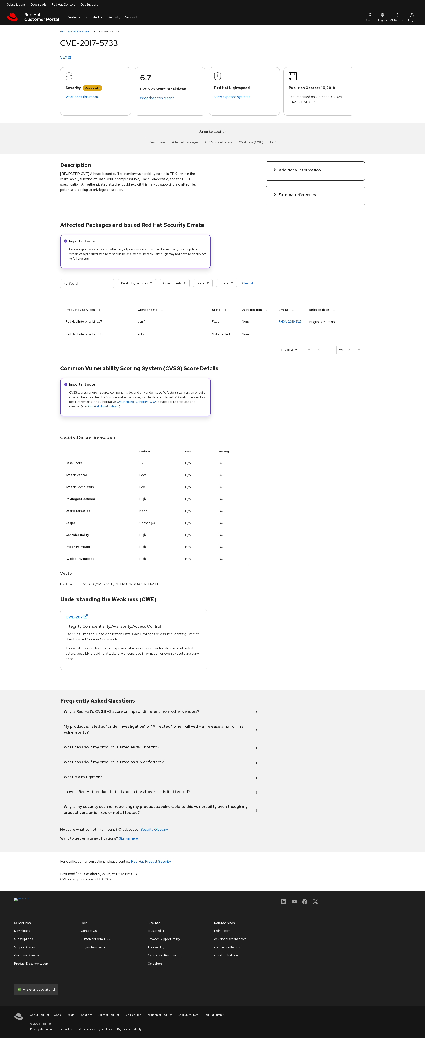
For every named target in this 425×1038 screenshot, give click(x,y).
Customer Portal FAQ (95, 939)
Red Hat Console (63, 4)
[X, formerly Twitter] (315, 903)
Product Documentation (31, 964)
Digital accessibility (129, 1029)
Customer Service (26, 955)
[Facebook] (304, 903)
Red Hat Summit (214, 1015)
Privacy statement (41, 1029)
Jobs (57, 1015)
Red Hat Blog (132, 1015)
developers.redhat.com (230, 939)
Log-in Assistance (93, 947)
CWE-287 (74, 616)
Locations (85, 1015)
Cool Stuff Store (188, 1015)
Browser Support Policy (164, 939)
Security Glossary (154, 829)
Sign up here (128, 838)
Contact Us (89, 931)
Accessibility (156, 947)
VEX (64, 57)
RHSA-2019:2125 (290, 321)
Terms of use (66, 1029)
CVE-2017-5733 (109, 31)
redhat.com (222, 931)
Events (70, 1015)
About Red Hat (39, 1015)
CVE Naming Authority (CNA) (137, 402)
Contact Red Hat (108, 1015)
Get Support (89, 4)
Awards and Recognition (164, 955)
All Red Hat (397, 20)
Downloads (38, 4)
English (382, 20)
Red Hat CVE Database (74, 31)
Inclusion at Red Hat (159, 1015)
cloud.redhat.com (226, 955)
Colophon (155, 964)
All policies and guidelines (95, 1029)
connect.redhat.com (228, 947)
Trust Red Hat (157, 931)
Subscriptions (16, 4)
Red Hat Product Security (151, 861)
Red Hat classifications (103, 406)
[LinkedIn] (283, 903)
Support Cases (24, 947)
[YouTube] (294, 903)
